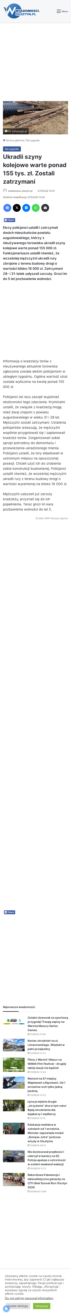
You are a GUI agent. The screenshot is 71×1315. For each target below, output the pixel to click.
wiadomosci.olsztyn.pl (20, 190)
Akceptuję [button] (42, 1306)
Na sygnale (33, 140)
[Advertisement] (35, 61)
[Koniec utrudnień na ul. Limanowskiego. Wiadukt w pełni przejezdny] (14, 1045)
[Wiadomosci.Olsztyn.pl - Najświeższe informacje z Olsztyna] (22, 11)
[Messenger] (26, 208)
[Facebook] (7, 208)
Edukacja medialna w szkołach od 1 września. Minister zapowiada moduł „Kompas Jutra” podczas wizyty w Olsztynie (46, 1133)
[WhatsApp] (36, 208)
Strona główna (14, 140)
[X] (17, 208)
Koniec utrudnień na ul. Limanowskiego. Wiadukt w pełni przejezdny (46, 1045)
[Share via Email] (45, 208)
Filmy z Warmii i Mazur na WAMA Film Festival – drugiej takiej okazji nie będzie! (47, 1063)
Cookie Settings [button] (18, 1306)
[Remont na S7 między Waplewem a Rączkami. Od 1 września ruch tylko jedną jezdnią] (14, 1082)
